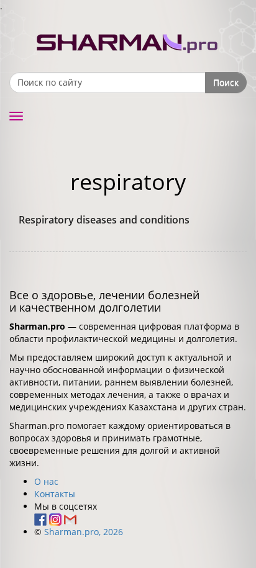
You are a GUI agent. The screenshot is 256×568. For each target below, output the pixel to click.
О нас (46, 481)
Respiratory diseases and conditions (104, 220)
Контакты (54, 494)
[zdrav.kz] (128, 41)
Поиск (226, 82)
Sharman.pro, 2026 (83, 532)
